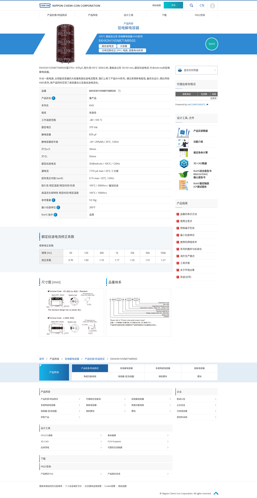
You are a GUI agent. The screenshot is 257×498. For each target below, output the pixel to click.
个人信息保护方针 (73, 486)
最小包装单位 (187, 235)
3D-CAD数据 (200, 163)
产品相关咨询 (114, 473)
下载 (164, 15)
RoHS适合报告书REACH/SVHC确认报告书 (202, 174)
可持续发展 (182, 411)
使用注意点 (186, 221)
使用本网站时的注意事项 (50, 486)
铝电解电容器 (72, 358)
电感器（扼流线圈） (126, 376)
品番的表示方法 (188, 214)
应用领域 (45, 447)
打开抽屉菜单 (191, 5)
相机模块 (163, 376)
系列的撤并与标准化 (191, 249)
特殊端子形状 (187, 228)
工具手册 (185, 263)
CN (202, 5)
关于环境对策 (187, 270)
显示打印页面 (191, 70)
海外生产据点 (187, 256)
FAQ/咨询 (200, 15)
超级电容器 (199, 368)
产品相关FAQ (47, 473)
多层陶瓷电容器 (163, 368)
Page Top (217, 493)
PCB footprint (114, 441)
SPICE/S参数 (47, 435)
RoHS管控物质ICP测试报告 (201, 185)
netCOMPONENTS (196, 104)
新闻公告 (181, 399)
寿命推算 (112, 435)
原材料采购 (182, 417)
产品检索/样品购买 (95, 358)
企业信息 (181, 405)
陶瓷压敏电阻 (90, 376)
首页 (41, 358)
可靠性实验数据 (115, 447)
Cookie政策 (109, 486)
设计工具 (128, 15)
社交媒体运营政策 (93, 486)
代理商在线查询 (93, 399)
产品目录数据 (200, 130)
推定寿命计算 (200, 152)
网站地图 (156, 5)
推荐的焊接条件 (188, 242)
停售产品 (45, 417)
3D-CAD (45, 441)
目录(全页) (185, 277)
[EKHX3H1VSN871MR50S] (119, 91)
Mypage (212, 5)
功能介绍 (198, 141)
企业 (173, 5)
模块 (199, 376)
